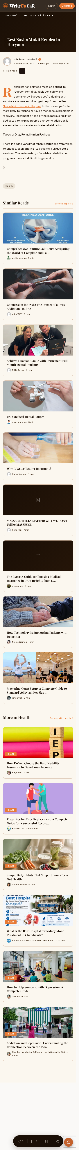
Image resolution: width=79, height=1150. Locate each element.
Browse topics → (64, 203)
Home (6, 15)
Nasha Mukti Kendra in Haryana (22, 106)
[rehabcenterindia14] (7, 61)
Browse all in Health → (61, 718)
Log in (51, 5)
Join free (67, 5)
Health (16, 15)
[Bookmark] (46, 1141)
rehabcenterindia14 (25, 59)
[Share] (57, 1141)
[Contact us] (68, 1142)
